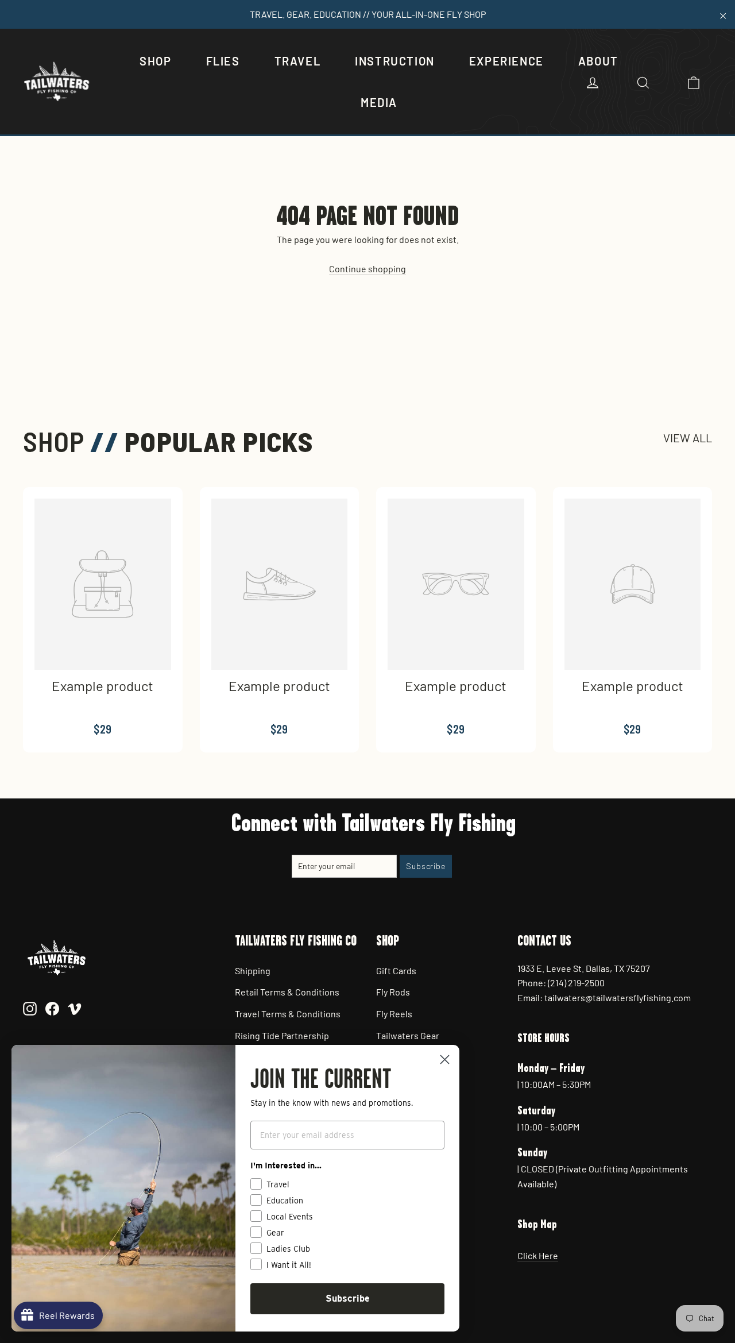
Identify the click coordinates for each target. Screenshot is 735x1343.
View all (687, 438)
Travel (297, 61)
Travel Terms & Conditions (288, 1013)
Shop (155, 61)
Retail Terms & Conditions (287, 991)
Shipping (252, 970)
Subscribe (348, 1298)
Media (379, 102)
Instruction (395, 61)
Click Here (537, 1255)
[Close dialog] (445, 1059)
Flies (223, 61)
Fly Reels (394, 1013)
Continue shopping (367, 268)
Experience (506, 61)
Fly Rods (393, 991)
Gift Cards (396, 970)
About (598, 61)
